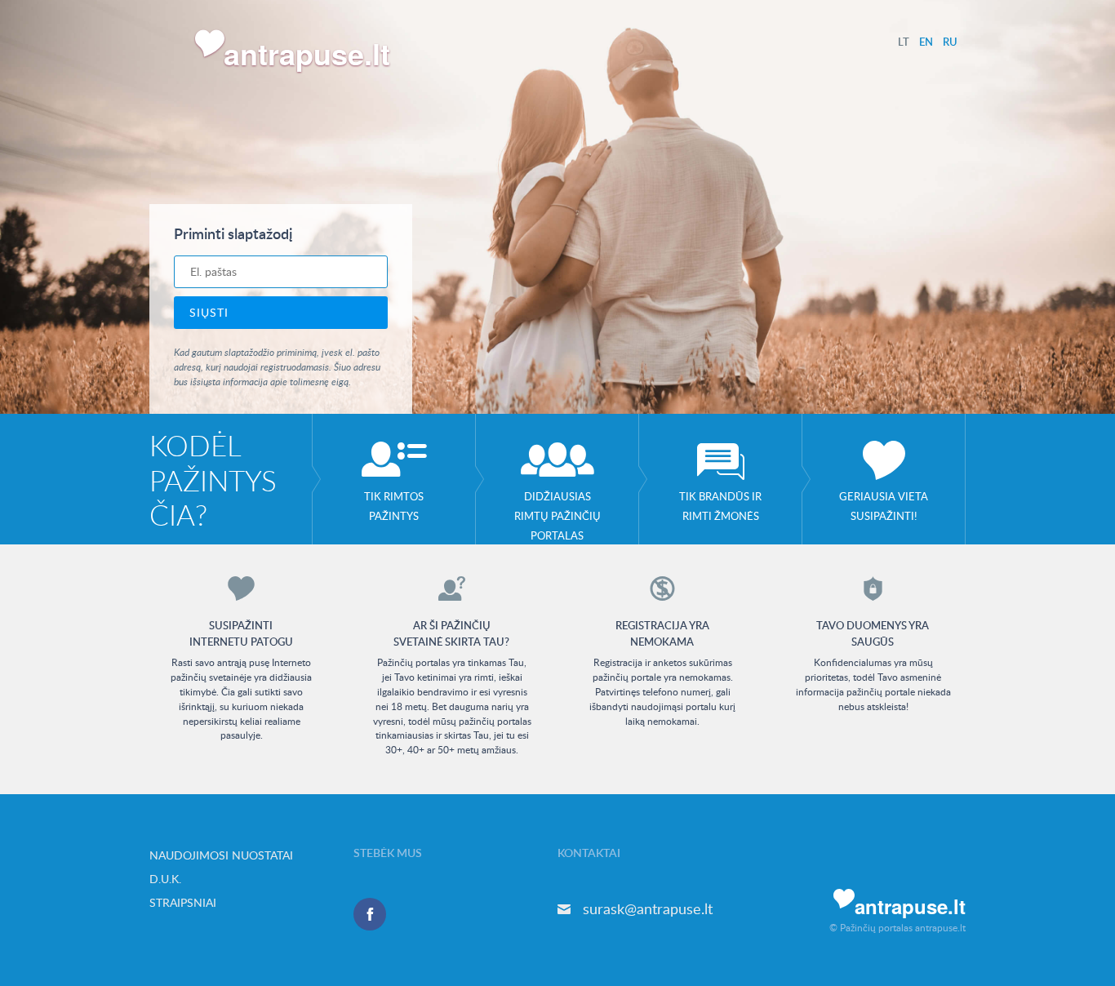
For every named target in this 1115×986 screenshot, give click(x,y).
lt (903, 41)
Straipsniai (182, 902)
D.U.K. (165, 878)
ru (950, 41)
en (926, 41)
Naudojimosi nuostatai (221, 855)
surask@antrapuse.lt (648, 908)
